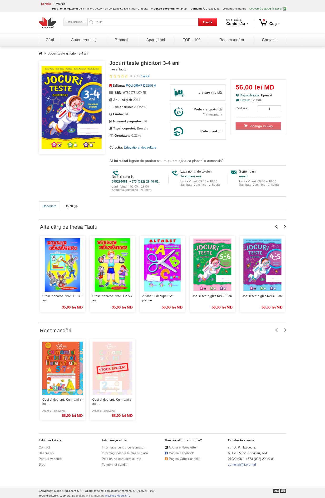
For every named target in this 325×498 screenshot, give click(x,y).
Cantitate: (242, 108)
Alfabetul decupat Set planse (158, 298)
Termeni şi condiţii (115, 464)
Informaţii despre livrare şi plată (125, 453)
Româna (46, 3)
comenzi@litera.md (234, 8)
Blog (42, 464)
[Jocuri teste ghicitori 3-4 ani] (72, 107)
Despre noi (46, 453)
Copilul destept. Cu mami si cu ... (62, 402)
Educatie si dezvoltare (140, 147)
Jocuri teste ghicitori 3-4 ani (68, 53)
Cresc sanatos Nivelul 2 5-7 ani (112, 298)
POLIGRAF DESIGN (141, 85)
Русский (59, 3)
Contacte (270, 40)
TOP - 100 (192, 40)
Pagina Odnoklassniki (185, 459)
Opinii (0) (71, 206)
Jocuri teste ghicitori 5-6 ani (212, 296)
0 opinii (145, 76)
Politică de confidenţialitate (121, 459)
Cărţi (50, 40)
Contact (44, 447)
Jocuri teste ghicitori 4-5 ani (262, 296)
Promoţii (122, 40)
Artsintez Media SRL (117, 495)
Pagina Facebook (181, 453)
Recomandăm (231, 40)
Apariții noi (155, 40)
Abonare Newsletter (183, 447)
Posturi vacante (50, 459)
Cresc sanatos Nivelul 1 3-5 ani (62, 298)
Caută (207, 22)
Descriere (49, 206)
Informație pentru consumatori (123, 447)
